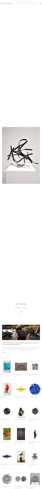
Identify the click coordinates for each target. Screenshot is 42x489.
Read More (4, 352)
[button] (19, 4)
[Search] (41, 3)
